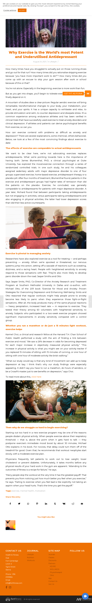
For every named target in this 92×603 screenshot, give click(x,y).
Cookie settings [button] (9, 10)
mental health (27, 491)
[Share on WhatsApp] (28, 503)
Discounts (52, 560)
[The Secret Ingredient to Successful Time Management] (10, 525)
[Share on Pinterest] (37, 503)
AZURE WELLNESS (54, 567)
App (50, 578)
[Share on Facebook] (10, 503)
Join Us (51, 584)
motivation (40, 491)
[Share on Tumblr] (55, 503)
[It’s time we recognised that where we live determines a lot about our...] (90, 301)
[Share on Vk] (64, 503)
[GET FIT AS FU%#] (88, 93)
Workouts (31, 560)
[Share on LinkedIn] (46, 503)
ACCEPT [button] (22, 10)
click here (36, 376)
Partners (51, 563)
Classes (51, 557)
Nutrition (30, 557)
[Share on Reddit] (72, 503)
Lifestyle (53, 62)
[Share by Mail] (81, 503)
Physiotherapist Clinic (56, 573)
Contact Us (52, 581)
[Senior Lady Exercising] (46, 33)
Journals (51, 554)
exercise (15, 491)
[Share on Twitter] (19, 503)
